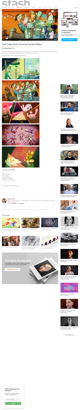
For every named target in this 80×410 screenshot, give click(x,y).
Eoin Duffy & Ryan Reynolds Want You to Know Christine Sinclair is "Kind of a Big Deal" (10, 230)
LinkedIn (14, 203)
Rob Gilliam (12, 169)
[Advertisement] (69, 64)
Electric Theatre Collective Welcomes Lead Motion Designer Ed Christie (68, 196)
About (39, 7)
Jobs (50, 7)
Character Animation (15, 209)
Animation (9, 209)
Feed (22, 209)
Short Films (26, 209)
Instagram (22, 203)
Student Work (32, 209)
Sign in (76, 7)
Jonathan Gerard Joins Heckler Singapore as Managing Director (67, 162)
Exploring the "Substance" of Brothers (9, 247)
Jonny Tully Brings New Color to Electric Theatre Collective (67, 113)
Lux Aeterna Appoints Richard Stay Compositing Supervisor (68, 146)
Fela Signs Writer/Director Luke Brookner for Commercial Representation (67, 311)
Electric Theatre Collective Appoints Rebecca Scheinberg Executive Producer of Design (68, 278)
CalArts (40, 209)
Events (55, 7)
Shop (45, 7)
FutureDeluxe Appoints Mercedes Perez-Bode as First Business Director (68, 130)
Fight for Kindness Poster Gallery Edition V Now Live (67, 294)
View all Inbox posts (69, 334)
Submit (33, 7)
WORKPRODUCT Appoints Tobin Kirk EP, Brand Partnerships (68, 328)
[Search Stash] (77, 4)
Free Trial (19, 7)
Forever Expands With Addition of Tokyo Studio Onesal (68, 212)
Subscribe (26, 7)
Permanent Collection (8, 7)
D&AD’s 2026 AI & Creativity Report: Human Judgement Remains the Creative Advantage (68, 179)
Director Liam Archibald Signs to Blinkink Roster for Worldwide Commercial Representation (67, 97)
